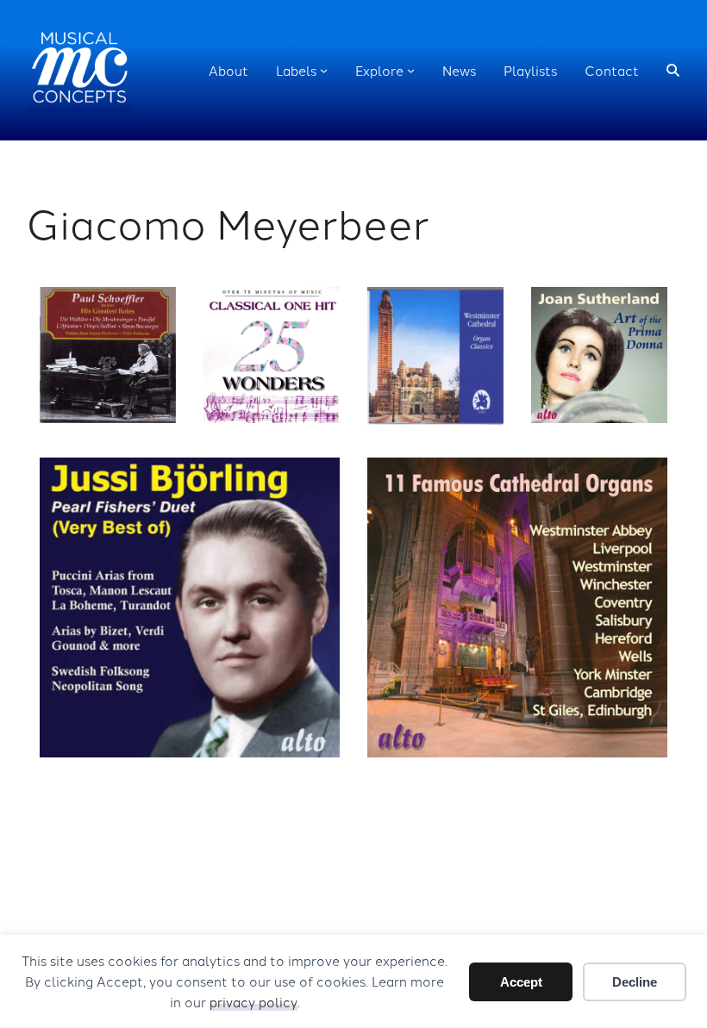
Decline (634, 982)
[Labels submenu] (324, 70)
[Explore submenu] (411, 70)
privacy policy (253, 1002)
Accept (521, 982)
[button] (672, 70)
